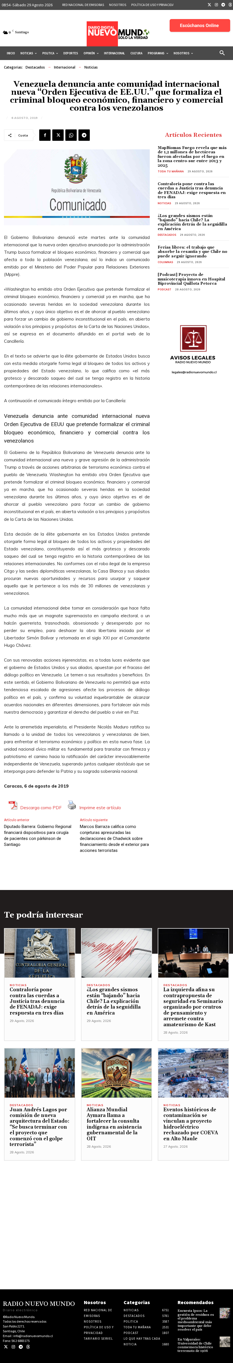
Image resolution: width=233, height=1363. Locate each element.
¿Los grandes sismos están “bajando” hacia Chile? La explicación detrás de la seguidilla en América (192, 222)
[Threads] (28, 1347)
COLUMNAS (165, 262)
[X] (58, 135)
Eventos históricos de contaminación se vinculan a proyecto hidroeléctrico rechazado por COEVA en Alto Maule (190, 1124)
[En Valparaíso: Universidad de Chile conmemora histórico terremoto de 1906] (225, 1342)
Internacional (64, 67)
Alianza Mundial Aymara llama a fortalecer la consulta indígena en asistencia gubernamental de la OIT (114, 1124)
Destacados (35, 67)
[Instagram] (216, 5)
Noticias (91, 67)
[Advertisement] (116, 1200)
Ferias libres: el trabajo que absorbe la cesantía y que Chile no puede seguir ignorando (192, 252)
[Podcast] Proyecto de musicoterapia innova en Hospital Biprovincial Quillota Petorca (191, 279)
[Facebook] (45, 135)
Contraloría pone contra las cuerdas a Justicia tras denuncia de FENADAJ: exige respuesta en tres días (192, 190)
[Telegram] (223, 5)
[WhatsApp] (71, 135)
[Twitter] (209, 5)
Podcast (164, 289)
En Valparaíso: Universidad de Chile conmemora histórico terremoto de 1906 (195, 1345)
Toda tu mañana (171, 171)
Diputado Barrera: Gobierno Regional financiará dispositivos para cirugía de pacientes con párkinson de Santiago (37, 835)
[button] (222, 53)
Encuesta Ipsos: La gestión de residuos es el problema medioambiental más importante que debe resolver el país (196, 1320)
